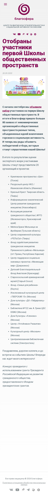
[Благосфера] (24, 14)
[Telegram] (27, 34)
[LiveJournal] (31, 34)
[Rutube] (23, 34)
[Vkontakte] (14, 34)
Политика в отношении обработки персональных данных (24, 484)
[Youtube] (19, 34)
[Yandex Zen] (35, 34)
